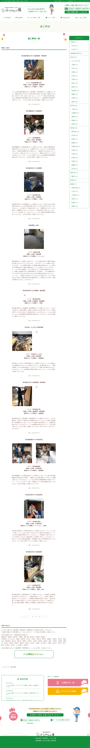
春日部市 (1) (75, 90)
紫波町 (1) (75, 120)
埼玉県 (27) (73, 57)
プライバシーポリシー (78, 1)
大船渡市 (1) (75, 113)
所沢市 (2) (75, 83)
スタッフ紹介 (51, 17)
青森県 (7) (73, 184)
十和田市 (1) (75, 195)
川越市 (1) (75, 72)
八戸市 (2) (75, 191)
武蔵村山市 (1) (76, 146)
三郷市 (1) (75, 64)
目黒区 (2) (75, 161)
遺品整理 (19, 17)
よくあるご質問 (81, 17)
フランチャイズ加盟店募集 (67, 1)
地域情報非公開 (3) (76, 53)
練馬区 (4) (75, 165)
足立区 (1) (75, 168)
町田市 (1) (75, 157)
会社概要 (60, 1)
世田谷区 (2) (75, 131)
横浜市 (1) (75, 176)
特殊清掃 (8, 17)
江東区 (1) (75, 150)
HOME (55, 1)
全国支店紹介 (66, 17)
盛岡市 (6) (75, 116)
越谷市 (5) (75, 101)
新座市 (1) (75, 87)
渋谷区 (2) (75, 154)
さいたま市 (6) (76, 61)
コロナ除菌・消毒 (34, 17)
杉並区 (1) (75, 139)
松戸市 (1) (75, 49)
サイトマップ (86, 1)
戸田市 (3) (75, 79)
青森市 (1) (75, 206)
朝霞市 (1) (75, 94)
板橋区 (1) (75, 142)
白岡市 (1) (75, 98)
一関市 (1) (75, 109)
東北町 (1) (75, 202)
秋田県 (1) (73, 180)
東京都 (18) (73, 128)
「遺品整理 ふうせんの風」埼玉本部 (45, 740)
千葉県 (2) (73, 42)
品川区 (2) (75, 135)
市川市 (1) (75, 45)
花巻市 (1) (75, 124)
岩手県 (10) (73, 105)
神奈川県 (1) (74, 172)
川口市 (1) (75, 68)
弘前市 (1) (75, 199)
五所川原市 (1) (76, 187)
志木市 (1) (75, 75)
